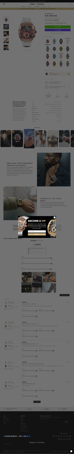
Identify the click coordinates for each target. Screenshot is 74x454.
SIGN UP (37, 234)
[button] (71, 451)
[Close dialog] (55, 217)
